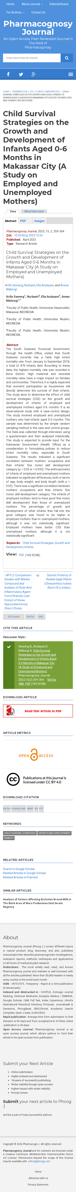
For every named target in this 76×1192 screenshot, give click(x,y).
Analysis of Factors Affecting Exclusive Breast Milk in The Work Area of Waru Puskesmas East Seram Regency (37, 903)
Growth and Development (54, 833)
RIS (36, 808)
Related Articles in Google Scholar (24, 873)
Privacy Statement (38, 1184)
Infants (29, 547)
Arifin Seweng (14, 285)
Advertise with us (38, 1178)
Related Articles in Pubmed (20, 877)
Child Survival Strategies (38, 543)
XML (41, 616)
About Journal (31, 4)
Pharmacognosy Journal (38, 28)
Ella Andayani (45, 285)
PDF (21, 555)
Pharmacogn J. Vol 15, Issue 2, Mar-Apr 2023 (36, 91)
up (37, 575)
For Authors (14, 12)
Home (10, 4)
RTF (41, 808)
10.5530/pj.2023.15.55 (28, 235)
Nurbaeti (29, 285)
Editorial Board (59, 4)
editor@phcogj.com (39, 1161)
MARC (30, 808)
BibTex (30, 616)
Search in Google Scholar (19, 869)
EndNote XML (18, 808)
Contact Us (38, 12)
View (14, 211)
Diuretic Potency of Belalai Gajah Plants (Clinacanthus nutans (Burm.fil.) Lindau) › (58, 581)
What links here (34, 211)
